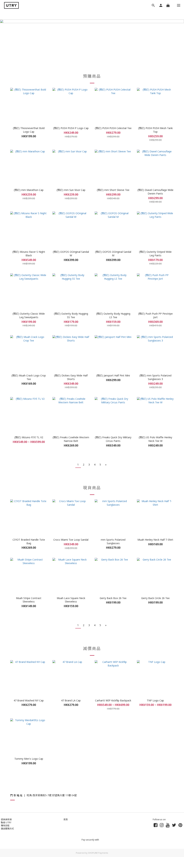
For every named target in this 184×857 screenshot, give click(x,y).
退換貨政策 (6, 819)
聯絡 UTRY (6, 822)
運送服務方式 (7, 828)
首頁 (65, 819)
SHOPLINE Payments (98, 852)
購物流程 (5, 825)
